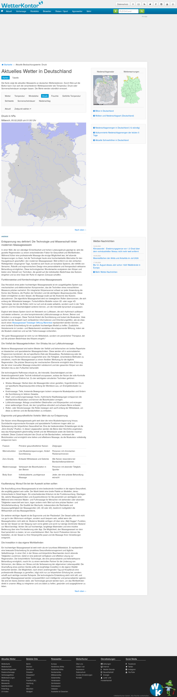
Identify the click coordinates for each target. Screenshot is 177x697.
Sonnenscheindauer (26, 100)
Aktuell (9, 11)
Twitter (130, 666)
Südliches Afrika (57, 669)
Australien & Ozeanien (59, 691)
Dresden (29, 672)
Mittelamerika (56, 675)
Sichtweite (9, 100)
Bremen (29, 666)
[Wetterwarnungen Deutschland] (131, 89)
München (29, 688)
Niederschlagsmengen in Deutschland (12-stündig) (117, 127)
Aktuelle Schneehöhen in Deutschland (112, 140)
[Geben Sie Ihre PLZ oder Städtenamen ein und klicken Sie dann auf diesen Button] (142, 11)
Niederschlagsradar (8, 669)
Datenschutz (122, 4)
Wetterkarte (5, 664)
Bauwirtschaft (108, 672)
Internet (106, 666)
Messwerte (5, 683)
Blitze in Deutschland (104, 110)
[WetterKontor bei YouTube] (167, 4)
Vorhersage (21, 11)
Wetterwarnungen (8, 677)
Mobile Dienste (109, 669)
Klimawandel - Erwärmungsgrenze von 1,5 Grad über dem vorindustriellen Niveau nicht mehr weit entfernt (116, 250)
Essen (28, 677)
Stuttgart (29, 691)
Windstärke (33, 95)
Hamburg (29, 683)
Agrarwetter (77, 11)
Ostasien (54, 688)
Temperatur (20, 95)
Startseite (7, 64)
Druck (44, 95)
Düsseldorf (30, 675)
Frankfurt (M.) (31, 680)
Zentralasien (56, 683)
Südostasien (56, 686)
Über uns (79, 664)
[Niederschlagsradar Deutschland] (105, 89)
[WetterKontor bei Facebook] (155, 4)
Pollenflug (5, 688)
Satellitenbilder (7, 686)
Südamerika (55, 677)
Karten (5, 77)
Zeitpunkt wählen (22, 108)
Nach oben (80, 229)
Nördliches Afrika (57, 666)
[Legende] (133, 4)
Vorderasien (55, 680)
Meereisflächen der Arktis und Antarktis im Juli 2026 (116, 258)
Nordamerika (56, 672)
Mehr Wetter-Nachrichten (106, 272)
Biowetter (47, 11)
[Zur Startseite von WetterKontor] (2, 11)
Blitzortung (5, 680)
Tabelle (15, 77)
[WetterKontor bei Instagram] (161, 4)
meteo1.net (80, 666)
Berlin (28, 664)
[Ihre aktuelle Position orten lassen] (115, 11)
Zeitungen (107, 664)
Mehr (89, 11)
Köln (28, 686)
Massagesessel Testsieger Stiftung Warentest (32, 322)
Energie (106, 675)
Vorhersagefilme (7, 675)
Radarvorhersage (8, 672)
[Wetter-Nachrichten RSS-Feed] (144, 4)
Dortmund (30, 669)
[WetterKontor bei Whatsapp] (173, 4)
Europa (54, 664)
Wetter (8, 95)
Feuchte (54, 95)
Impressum (80, 669)
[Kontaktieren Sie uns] (138, 4)
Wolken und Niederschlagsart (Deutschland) (114, 115)
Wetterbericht (6, 666)
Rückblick (34, 11)
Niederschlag (44, 100)
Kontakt (79, 677)
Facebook (132, 664)
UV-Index (4, 691)
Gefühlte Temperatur (71, 95)
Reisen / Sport (61, 11)
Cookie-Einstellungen (84, 675)
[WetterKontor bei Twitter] (150, 4)
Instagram (132, 669)
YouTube (131, 672)
